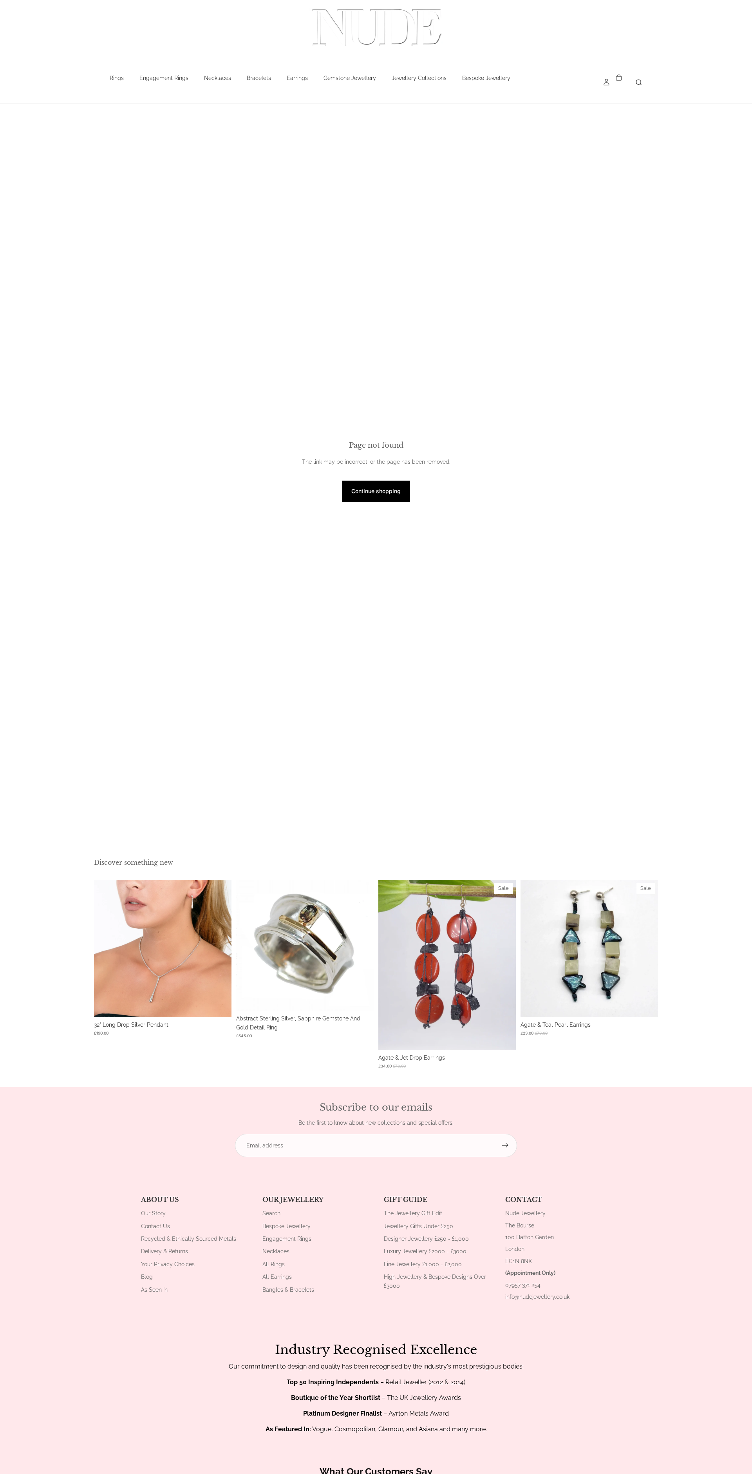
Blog (147, 1277)
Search (271, 1213)
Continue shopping (376, 491)
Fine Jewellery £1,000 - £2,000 (423, 1264)
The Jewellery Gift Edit (413, 1213)
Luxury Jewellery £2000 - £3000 (425, 1251)
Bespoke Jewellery (486, 78)
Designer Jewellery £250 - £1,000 (426, 1239)
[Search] (638, 82)
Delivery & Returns (164, 1251)
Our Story (153, 1213)
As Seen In (154, 1290)
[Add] (219, 1005)
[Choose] (361, 999)
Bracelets (259, 78)
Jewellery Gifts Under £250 (418, 1226)
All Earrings (277, 1277)
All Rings (273, 1264)
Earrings (297, 78)
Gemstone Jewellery (350, 78)
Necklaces (217, 78)
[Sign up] (505, 1145)
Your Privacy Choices (168, 1264)
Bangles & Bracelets (288, 1290)
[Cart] (619, 78)
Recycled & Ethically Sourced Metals (188, 1239)
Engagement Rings (163, 78)
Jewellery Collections (419, 78)
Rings (117, 78)
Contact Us (155, 1226)
